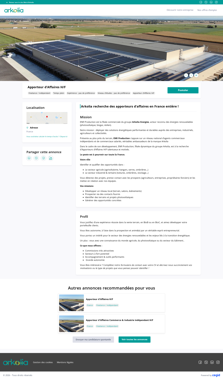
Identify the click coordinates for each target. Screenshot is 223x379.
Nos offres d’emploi (207, 10)
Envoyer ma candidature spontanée (93, 339)
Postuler (183, 90)
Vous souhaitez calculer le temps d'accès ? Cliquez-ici (46, 136)
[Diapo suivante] (191, 75)
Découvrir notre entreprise (180, 10)
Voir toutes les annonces (134, 339)
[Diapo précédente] (186, 75)
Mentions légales (65, 362)
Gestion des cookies (43, 362)
